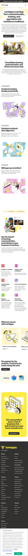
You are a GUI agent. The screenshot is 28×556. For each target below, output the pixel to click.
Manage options (9, 553)
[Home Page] (5, 5)
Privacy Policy (9, 550)
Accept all (18, 553)
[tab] (5, 211)
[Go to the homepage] (9, 447)
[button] (26, 1)
